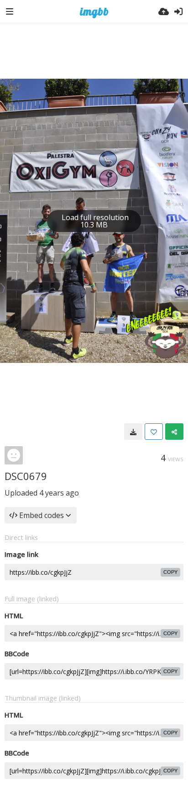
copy (170, 572)
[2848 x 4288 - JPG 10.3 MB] (133, 431)
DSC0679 (26, 476)
